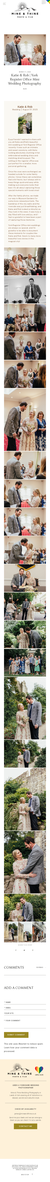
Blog (25, 89)
